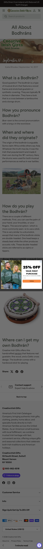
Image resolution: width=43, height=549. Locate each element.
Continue (32, 281)
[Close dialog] (41, 261)
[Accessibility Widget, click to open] (39, 545)
